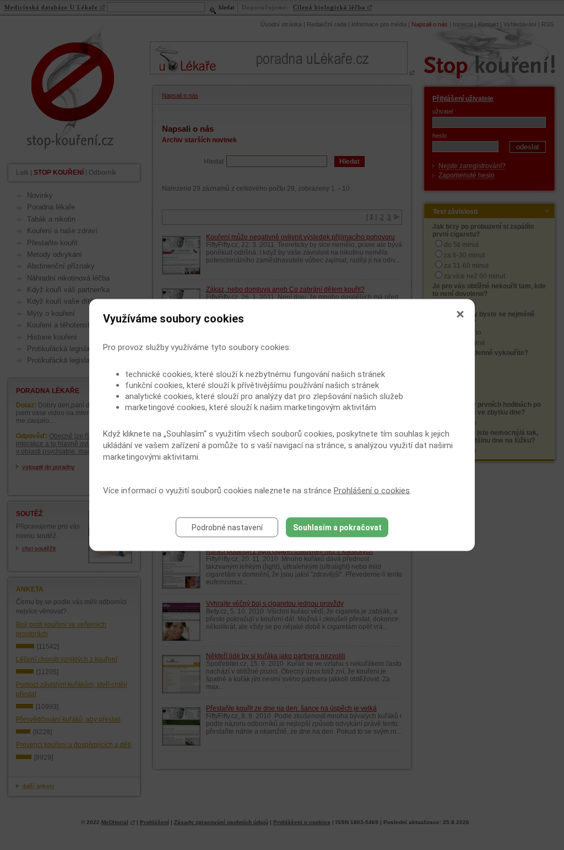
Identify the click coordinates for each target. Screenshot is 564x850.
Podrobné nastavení (227, 527)
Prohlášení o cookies (372, 491)
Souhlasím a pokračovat (337, 527)
